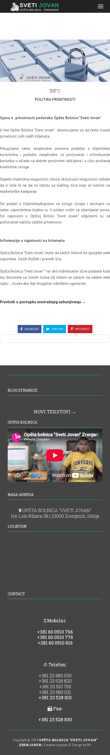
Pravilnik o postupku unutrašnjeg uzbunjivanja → (43, 301)
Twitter (57, 329)
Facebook (31, 329)
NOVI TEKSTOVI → (55, 412)
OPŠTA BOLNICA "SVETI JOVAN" (56, 510)
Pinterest (82, 329)
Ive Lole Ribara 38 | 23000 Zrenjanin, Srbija (55, 516)
